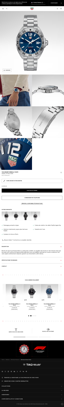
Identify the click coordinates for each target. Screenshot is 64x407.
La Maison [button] (5, 390)
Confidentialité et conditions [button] (12, 399)
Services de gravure (16, 332)
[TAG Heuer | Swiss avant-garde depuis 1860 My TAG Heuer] (32, 364)
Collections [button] (6, 386)
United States (37, 2)
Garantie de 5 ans (40, 229)
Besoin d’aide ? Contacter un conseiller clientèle (17, 240)
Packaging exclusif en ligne (11, 225)
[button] (57, 8)
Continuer (55, 3)
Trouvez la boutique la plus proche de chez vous (21, 377)
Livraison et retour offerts (11, 234)
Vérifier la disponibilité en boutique (32, 203)
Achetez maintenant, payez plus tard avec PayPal (16, 230)
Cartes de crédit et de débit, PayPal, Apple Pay (48, 225)
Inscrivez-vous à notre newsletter (16, 381)
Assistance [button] (5, 394)
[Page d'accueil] (32, 8)
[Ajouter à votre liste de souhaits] (61, 173)
